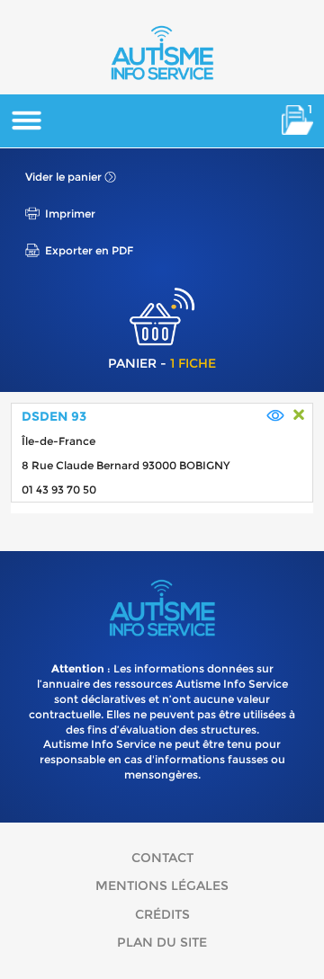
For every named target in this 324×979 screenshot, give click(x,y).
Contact (162, 858)
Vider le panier (63, 176)
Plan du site (162, 942)
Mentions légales (162, 885)
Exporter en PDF (89, 250)
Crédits (162, 914)
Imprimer (70, 213)
